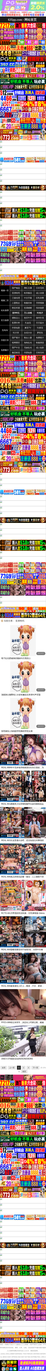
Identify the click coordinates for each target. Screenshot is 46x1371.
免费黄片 (40, 338)
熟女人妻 (28, 338)
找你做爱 (40, 308)
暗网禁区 (16, 343)
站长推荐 (5, 310)
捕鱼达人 (16, 318)
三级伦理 (16, 298)
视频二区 (5, 300)
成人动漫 (40, 293)
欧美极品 (28, 293)
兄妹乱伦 (28, 348)
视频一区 (5, 290)
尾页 (24, 1072)
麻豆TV (28, 328)
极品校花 (16, 353)
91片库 (16, 333)
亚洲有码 (16, 293)
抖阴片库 (5, 340)
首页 (3, 1068)
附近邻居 (16, 308)
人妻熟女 (16, 303)
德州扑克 (40, 318)
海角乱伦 (28, 343)
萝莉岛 (40, 333)
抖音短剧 (16, 328)
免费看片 (5, 350)
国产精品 (16, 288)
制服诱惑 (40, 343)
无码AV (5, 330)
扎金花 (28, 323)
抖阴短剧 (28, 353)
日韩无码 (40, 353)
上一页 (11, 1068)
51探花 (40, 328)
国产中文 (16, 348)
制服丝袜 (28, 303)
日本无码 (40, 288)
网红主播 (28, 288)
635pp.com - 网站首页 (22, 19)
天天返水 (40, 323)
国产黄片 (16, 338)
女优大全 (28, 333)
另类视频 (40, 303)
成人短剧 (40, 348)
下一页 (35, 1068)
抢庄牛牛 (28, 318)
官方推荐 (5, 320)
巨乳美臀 (40, 298)
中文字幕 (28, 298)
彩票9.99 (16, 323)
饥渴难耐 (28, 308)
